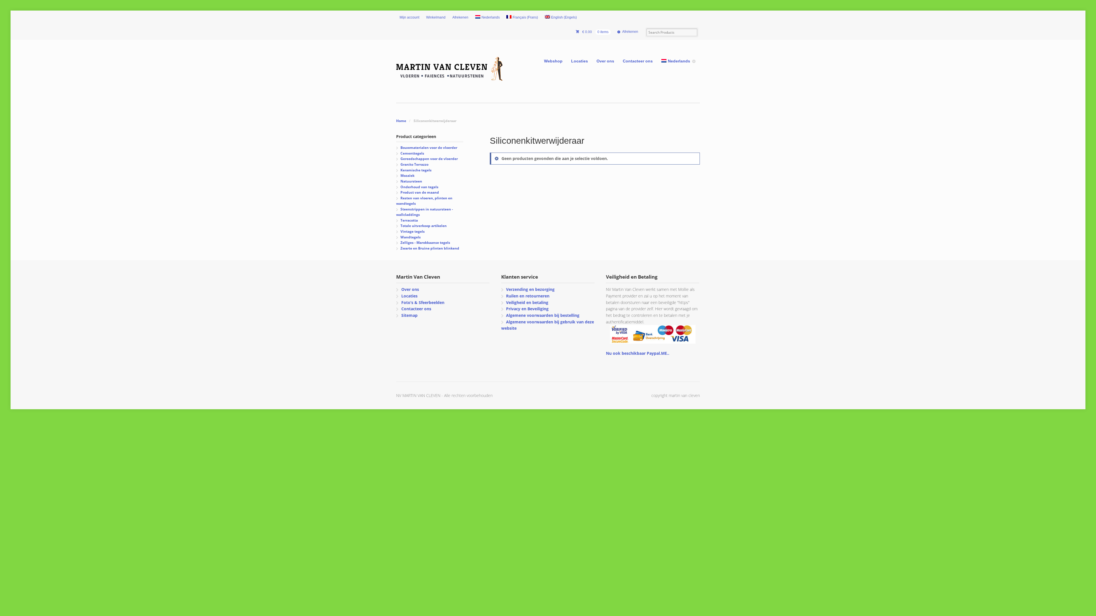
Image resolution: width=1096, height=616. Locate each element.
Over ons (605, 61)
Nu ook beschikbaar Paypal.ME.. (637, 353)
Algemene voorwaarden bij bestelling (542, 315)
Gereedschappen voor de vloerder (429, 158)
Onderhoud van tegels (419, 187)
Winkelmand (436, 17)
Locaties (579, 61)
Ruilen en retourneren (527, 296)
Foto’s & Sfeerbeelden (422, 302)
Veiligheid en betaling (527, 302)
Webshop (553, 61)
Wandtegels (410, 237)
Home (401, 120)
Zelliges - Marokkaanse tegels (425, 242)
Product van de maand (419, 192)
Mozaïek (407, 175)
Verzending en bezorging (530, 289)
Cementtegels (412, 153)
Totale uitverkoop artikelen (423, 225)
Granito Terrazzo (414, 164)
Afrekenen (460, 17)
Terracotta (409, 220)
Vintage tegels (412, 231)
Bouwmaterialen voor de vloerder (428, 147)
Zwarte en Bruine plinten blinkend (429, 248)
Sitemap (409, 315)
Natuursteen (411, 181)
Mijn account (409, 17)
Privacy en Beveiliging (527, 308)
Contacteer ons (638, 61)
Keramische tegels (416, 170)
